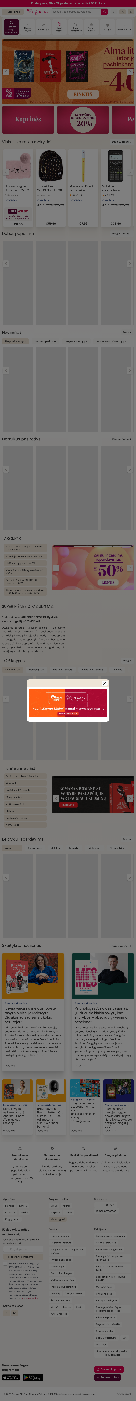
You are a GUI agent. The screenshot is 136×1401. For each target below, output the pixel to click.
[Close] (105, 683)
